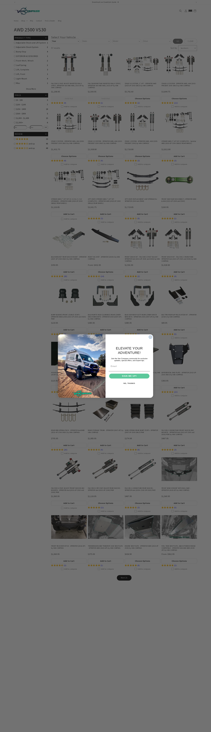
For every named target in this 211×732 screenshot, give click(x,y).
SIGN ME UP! (129, 376)
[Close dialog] (150, 337)
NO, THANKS (129, 383)
